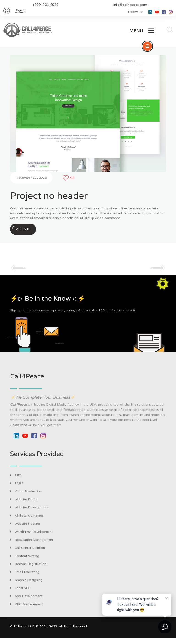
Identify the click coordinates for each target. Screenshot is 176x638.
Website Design (26, 499)
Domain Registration (30, 564)
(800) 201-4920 (45, 5)
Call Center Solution (30, 548)
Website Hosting (27, 524)
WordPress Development (34, 532)
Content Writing (27, 556)
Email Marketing (27, 572)
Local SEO (23, 588)
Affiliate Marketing (29, 516)
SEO (18, 475)
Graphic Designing (28, 580)
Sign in (20, 10)
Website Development (32, 507)
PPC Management (29, 604)
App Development (29, 596)
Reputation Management (34, 540)
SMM (19, 483)
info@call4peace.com (130, 5)
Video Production (28, 491)
